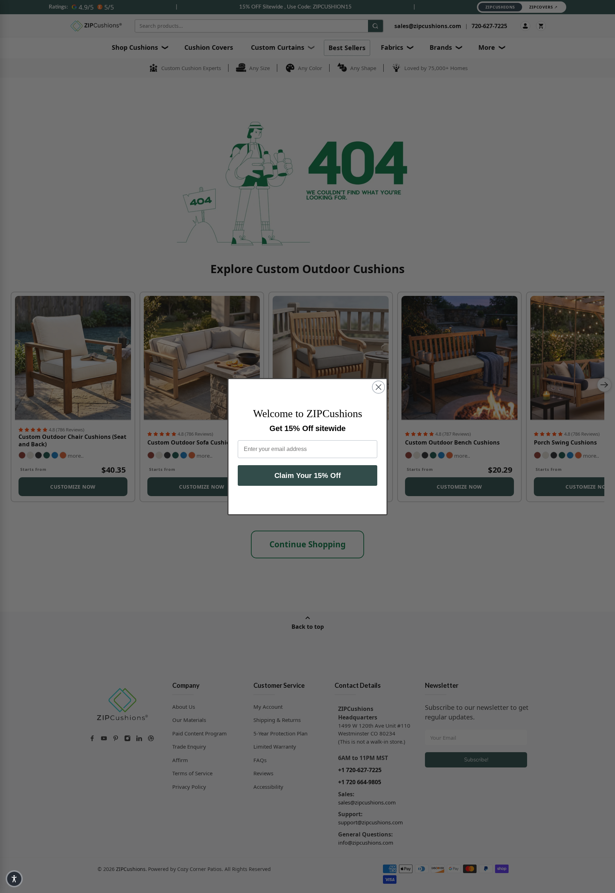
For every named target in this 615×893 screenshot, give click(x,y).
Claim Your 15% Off (307, 475)
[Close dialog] (378, 387)
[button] (14, 878)
